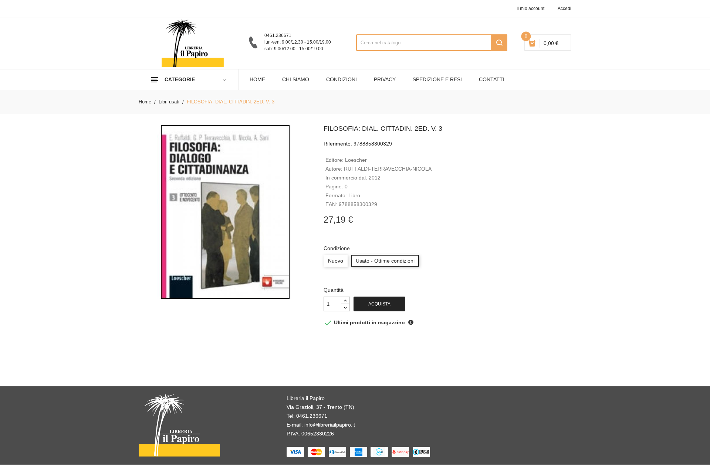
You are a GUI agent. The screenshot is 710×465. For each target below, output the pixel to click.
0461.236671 (311, 416)
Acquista (379, 304)
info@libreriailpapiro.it (329, 425)
